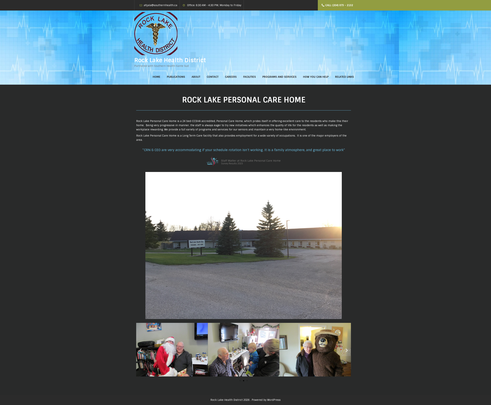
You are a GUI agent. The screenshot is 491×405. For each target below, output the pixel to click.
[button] (240, 380)
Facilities (249, 77)
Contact (212, 77)
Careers (231, 77)
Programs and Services (279, 77)
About (196, 77)
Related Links (344, 77)
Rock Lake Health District (170, 60)
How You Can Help (316, 77)
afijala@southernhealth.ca (160, 5)
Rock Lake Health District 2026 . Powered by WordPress (245, 400)
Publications (176, 77)
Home (156, 77)
